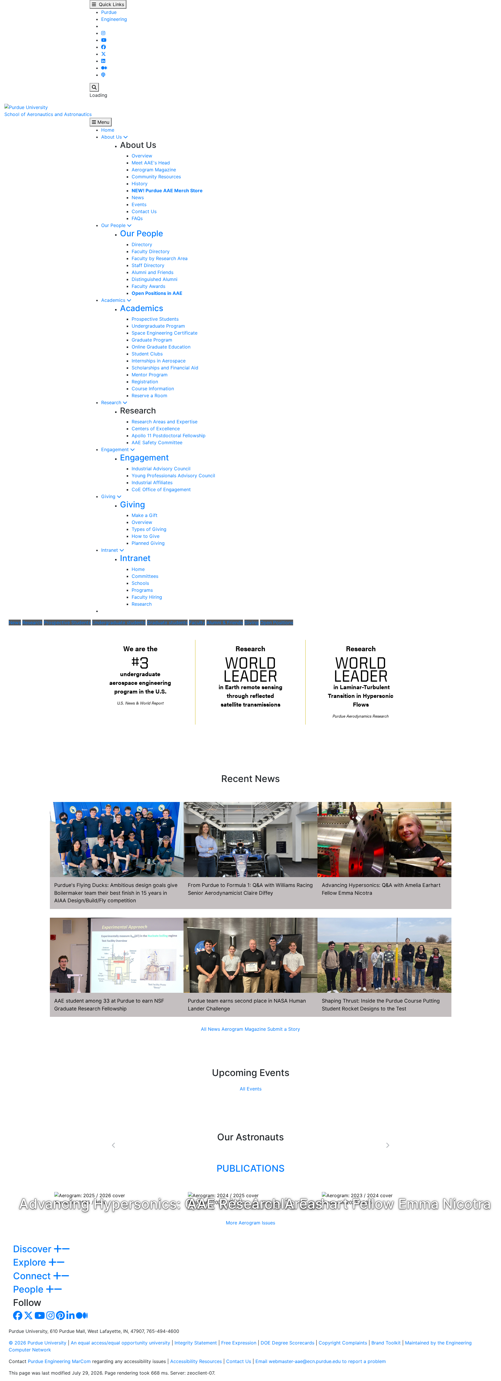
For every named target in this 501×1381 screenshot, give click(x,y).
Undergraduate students (119, 622)
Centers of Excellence (156, 428)
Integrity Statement (196, 1343)
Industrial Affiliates (152, 482)
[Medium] (104, 68)
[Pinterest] (60, 1317)
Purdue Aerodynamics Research (361, 716)
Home (107, 130)
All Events (251, 1089)
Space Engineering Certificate (164, 333)
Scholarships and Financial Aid (165, 368)
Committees (145, 576)
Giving (109, 496)
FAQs (137, 218)
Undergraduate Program (158, 326)
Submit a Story (283, 1029)
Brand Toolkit (386, 1343)
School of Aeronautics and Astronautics (48, 114)
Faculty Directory (151, 251)
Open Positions (276, 622)
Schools (140, 583)
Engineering (114, 19)
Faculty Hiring (147, 597)
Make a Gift (144, 515)
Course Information (153, 388)
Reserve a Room (149, 395)
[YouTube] (103, 40)
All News (210, 1029)
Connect (33, 1276)
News (138, 197)
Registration (145, 381)
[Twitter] (103, 54)
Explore (30, 1262)
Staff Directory (148, 265)
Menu (102, 122)
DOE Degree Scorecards (287, 1343)
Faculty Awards (148, 286)
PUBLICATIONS (251, 1168)
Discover (33, 1249)
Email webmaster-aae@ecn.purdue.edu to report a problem (320, 1361)
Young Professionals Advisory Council (173, 475)
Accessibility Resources (196, 1361)
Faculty (197, 622)
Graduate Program (152, 340)
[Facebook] (103, 47)
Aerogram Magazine (154, 170)
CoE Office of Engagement (161, 489)
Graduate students (167, 622)
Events (139, 204)
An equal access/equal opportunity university (120, 1343)
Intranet (110, 550)
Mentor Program (150, 375)
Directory (142, 244)
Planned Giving (148, 543)
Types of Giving (149, 529)
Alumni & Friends (224, 622)
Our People (114, 225)
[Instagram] (103, 33)
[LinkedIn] (103, 61)
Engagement (115, 449)
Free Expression (238, 1343)
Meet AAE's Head (151, 163)
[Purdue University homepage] (26, 107)
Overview (142, 156)
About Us (112, 137)
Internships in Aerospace (159, 361)
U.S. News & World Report (140, 703)
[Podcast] (103, 75)
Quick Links (110, 4)
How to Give (145, 536)
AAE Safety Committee (157, 442)
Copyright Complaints (343, 1343)
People (29, 1289)
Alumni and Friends (152, 272)
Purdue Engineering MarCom (59, 1361)
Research (112, 402)
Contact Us (144, 211)
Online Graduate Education (161, 347)
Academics (114, 300)
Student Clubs (147, 354)
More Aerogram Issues (250, 1223)
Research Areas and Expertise (164, 421)
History (140, 183)
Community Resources (156, 176)
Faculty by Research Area (160, 258)
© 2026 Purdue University (37, 1343)
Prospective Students (155, 319)
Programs (142, 590)
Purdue (109, 12)
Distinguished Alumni (154, 279)
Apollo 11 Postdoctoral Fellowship (169, 435)
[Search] (94, 87)
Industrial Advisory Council (161, 468)
